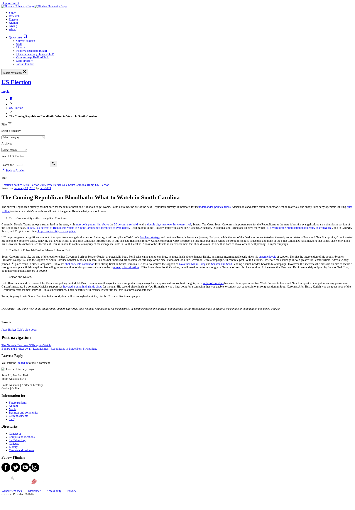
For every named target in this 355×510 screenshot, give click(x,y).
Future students (18, 402)
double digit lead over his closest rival (169, 224)
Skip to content (10, 3)
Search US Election (12, 156)
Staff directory (24, 60)
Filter (4, 124)
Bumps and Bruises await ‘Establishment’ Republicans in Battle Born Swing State (49, 348)
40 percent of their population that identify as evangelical (299, 227)
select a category (11, 130)
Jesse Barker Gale (57, 184)
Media (12, 409)
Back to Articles (13, 170)
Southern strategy (150, 237)
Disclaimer (34, 490)
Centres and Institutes (21, 450)
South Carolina (77, 184)
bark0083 (45, 188)
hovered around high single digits (82, 286)
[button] (18, 37)
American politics (11, 184)
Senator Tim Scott (221, 264)
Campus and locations (22, 436)
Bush (26, 184)
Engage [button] (13, 19)
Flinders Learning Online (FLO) (35, 54)
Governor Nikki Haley (192, 264)
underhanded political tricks (214, 206)
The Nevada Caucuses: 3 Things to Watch (26, 345)
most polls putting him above (92, 224)
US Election (16, 82)
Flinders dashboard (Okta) (31, 50)
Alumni (13, 405)
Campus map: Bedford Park (32, 57)
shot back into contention (79, 264)
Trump (90, 184)
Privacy (71, 490)
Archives (6, 143)
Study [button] (12, 12)
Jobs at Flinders (25, 64)
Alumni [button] (13, 22)
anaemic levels (267, 256)
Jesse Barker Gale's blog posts (19, 329)
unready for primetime (126, 267)
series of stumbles (213, 283)
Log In (5, 91)
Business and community (23, 412)
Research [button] (14, 16)
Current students (25, 40)
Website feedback (11, 490)
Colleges (14, 443)
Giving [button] (13, 26)
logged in (22, 362)
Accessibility (53, 490)
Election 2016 (38, 184)
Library (20, 47)
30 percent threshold (126, 224)
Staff (19, 44)
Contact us (15, 433)
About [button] (12, 29)
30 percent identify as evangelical (56, 231)
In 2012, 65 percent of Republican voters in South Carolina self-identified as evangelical (77, 227)
